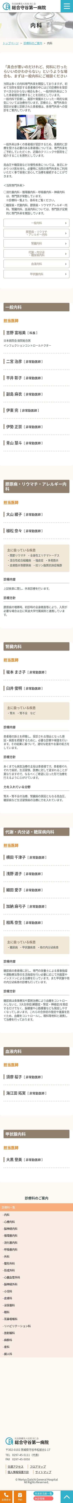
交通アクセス (15, 1466)
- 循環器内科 (10, 1235)
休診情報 (40, 1498)
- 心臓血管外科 (11, 1277)
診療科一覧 (8, 1207)
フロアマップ (38, 1466)
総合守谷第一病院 (29, 6)
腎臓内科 (36, 243)
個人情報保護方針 (18, 1472)
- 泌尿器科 (9, 1305)
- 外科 (6, 1256)
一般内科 (36, 223)
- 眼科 (6, 1312)
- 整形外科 (9, 1263)
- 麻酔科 (7, 1340)
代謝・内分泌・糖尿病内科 (36, 253)
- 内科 (6, 1215)
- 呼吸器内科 (10, 1249)
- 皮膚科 (7, 1298)
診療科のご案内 (33, 43)
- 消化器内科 (10, 1242)
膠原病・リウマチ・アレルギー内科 (36, 233)
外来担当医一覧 (43, 1493)
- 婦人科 (7, 1354)
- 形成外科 (9, 1270)
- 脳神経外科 (10, 1284)
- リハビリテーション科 (17, 1326)
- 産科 (6, 1347)
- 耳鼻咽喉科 (10, 1319)
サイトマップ (43, 1472)
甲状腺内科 (36, 274)
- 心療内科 (9, 1222)
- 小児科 (7, 1291)
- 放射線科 (9, 1333)
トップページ (11, 43)
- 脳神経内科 (10, 1228)
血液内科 (36, 264)
